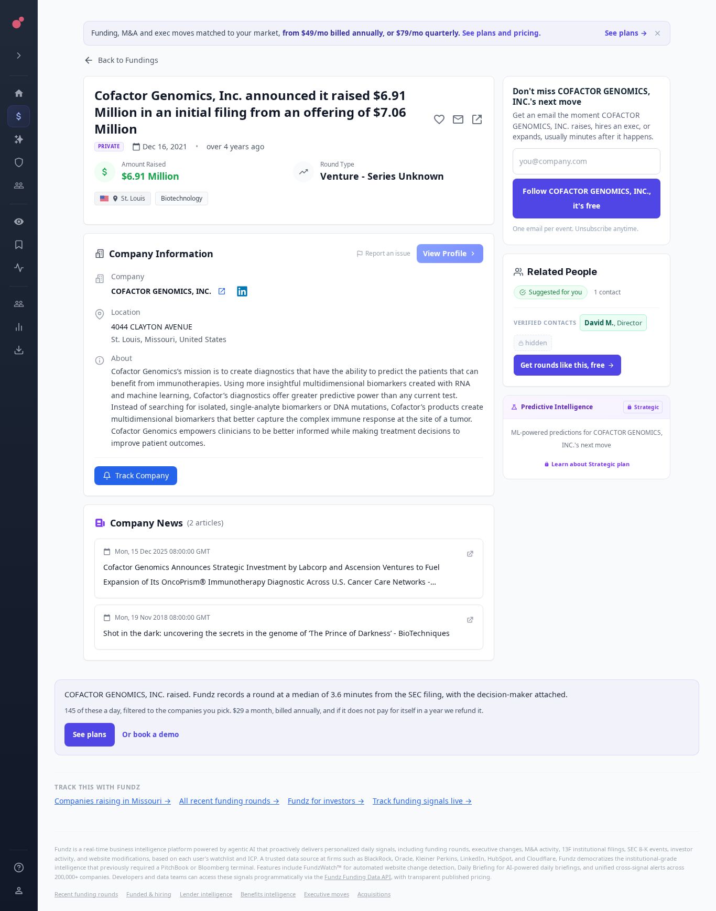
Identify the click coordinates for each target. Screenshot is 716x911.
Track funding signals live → (422, 801)
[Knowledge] (18, 868)
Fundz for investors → (326, 801)
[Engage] (18, 304)
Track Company (142, 475)
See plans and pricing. (501, 33)
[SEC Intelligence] (18, 162)
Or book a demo (150, 734)
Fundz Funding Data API (357, 877)
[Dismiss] (658, 33)
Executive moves (326, 894)
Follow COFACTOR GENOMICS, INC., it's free (587, 198)
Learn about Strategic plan (590, 464)
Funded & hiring (148, 894)
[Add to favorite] (439, 119)
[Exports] (18, 350)
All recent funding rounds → (229, 801)
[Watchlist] (18, 222)
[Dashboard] (18, 93)
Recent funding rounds (86, 894)
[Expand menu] (18, 55)
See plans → (626, 33)
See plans (89, 734)
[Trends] (18, 327)
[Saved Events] (18, 245)
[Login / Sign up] (18, 891)
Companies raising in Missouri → (113, 801)
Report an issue (387, 253)
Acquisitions (373, 894)
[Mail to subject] (458, 119)
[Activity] (18, 268)
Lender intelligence (206, 894)
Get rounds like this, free (562, 365)
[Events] (18, 116)
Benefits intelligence (268, 894)
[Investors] (18, 185)
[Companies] (18, 139)
